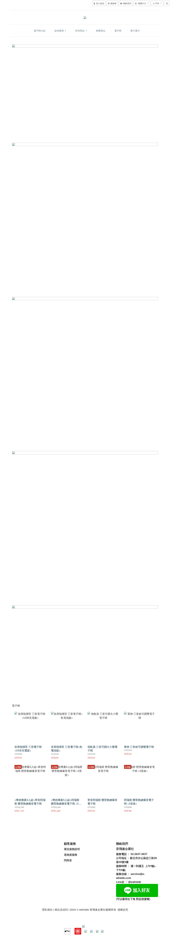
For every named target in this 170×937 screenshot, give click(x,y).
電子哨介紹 (39, 30)
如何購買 (59, 30)
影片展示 (135, 30)
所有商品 (80, 30)
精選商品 (100, 30)
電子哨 (117, 30)
